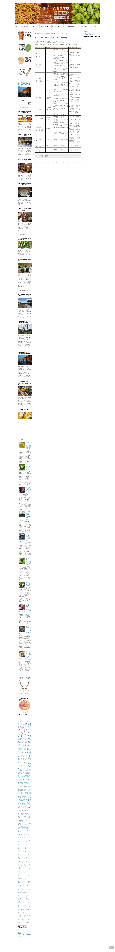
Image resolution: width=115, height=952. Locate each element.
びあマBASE (24, 745)
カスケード (21, 725)
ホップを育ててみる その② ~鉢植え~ (28, 584)
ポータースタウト (23, 899)
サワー (27, 864)
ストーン (29, 811)
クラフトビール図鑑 (21, 26)
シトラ (23, 729)
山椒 (21, 913)
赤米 (27, 920)
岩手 (26, 793)
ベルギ (24, 898)
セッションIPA (23, 813)
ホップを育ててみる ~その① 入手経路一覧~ (28, 467)
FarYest (27, 831)
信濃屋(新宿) (28, 792)
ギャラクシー (23, 807)
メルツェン (22, 824)
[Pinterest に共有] (47, 156)
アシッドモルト (26, 841)
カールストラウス (26, 806)
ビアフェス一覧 (33, 26)
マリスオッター (24, 901)
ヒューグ (20, 885)
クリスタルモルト (26, 780)
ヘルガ (19, 898)
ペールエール (23, 741)
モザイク (24, 735)
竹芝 (27, 919)
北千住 (21, 910)
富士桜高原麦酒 (28, 912)
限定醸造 (29, 830)
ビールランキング (21, 929)
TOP (111, 947)
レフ (27, 905)
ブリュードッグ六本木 (26, 823)
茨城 (25, 759)
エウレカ (24, 851)
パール (23, 766)
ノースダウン (28, 817)
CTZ (28, 797)
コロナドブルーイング (23, 862)
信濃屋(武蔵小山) (25, 827)
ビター (25, 885)
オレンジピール (24, 854)
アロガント (29, 847)
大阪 (25, 770)
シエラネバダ (23, 738)
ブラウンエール (26, 892)
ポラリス (29, 898)
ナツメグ (22, 816)
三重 (21, 770)
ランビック (22, 905)
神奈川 (25, 794)
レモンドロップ (25, 906)
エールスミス (23, 802)
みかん (19, 838)
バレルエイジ (25, 882)
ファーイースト (25, 889)
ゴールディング (26, 809)
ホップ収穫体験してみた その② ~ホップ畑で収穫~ (28, 514)
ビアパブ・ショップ (57, 26)
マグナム (28, 734)
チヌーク (24, 732)
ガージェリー (23, 857)
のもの (28, 837)
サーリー (26, 868)
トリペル (29, 879)
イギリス (23, 751)
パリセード (27, 884)
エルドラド (23, 800)
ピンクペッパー (25, 886)
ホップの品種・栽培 (81, 26)
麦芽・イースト (93, 26)
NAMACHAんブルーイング (24, 834)
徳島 (30, 793)
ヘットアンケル (26, 896)
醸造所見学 (24, 773)
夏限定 (21, 912)
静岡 (30, 759)
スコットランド (23, 782)
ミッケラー (24, 790)
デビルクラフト (27, 783)
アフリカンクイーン (27, 844)
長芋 (26, 922)
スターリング (28, 874)
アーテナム (22, 848)
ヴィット (24, 826)
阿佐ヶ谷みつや (26, 796)
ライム (24, 903)
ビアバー (29, 785)
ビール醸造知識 (69, 26)
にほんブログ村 (22, 936)
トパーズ (24, 879)
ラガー (29, 769)
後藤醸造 (25, 913)
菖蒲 (24, 920)
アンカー (24, 777)
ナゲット (22, 785)
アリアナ (23, 847)
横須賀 (22, 828)
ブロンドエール (23, 895)
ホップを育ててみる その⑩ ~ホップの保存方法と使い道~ (28, 445)
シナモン (20, 810)
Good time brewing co (23, 833)
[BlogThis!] (42, 156)
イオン (29, 777)
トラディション (27, 814)
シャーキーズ (25, 869)
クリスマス (28, 728)
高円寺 (20, 797)
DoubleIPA (20, 799)
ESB (21, 831)
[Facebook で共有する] (46, 156)
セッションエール (23, 875)
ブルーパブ (28, 739)
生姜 (21, 794)
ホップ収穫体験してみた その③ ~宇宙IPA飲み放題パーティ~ (24, 84)
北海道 (26, 910)
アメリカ (21, 721)
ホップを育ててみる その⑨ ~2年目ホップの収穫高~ (28, 561)
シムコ (29, 731)
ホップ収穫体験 (27, 737)
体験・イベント (45, 26)
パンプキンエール (24, 818)
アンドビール (28, 799)
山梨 (25, 749)
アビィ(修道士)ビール (22, 843)
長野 (23, 830)
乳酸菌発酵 (28, 909)
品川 (21, 793)
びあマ (21, 761)
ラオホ (29, 903)
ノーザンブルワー (23, 881)
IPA (26, 723)
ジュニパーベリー (24, 872)
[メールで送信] (41, 156)
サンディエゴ (24, 867)
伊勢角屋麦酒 (23, 758)
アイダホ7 (25, 838)
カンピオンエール (27, 855)
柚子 (25, 916)
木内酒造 (25, 915)
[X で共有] (44, 156)
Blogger (61, 948)
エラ (29, 851)
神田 (23, 919)
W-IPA (23, 776)
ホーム (58, 162)
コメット (28, 861)
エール (29, 800)
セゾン (24, 752)
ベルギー (29, 756)
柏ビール (20, 916)
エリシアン (20, 852)
